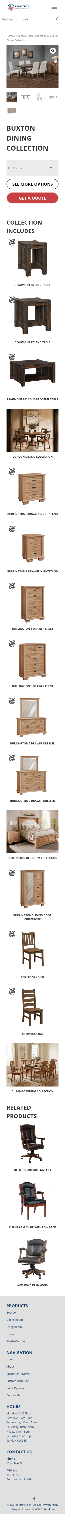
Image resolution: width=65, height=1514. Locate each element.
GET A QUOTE (32, 198)
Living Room (14, 1327)
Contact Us (13, 1395)
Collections (41, 35)
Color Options (15, 1388)
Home (10, 35)
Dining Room (14, 1320)
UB (8, 207)
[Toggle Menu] (54, 7)
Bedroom (12, 1312)
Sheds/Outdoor (16, 1341)
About (10, 1366)
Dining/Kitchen (24, 35)
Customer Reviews (18, 1374)
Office (10, 1334)
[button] (53, 51)
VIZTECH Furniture (45, 1509)
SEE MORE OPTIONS (32, 184)
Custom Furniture (17, 1381)
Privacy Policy (50, 1504)
